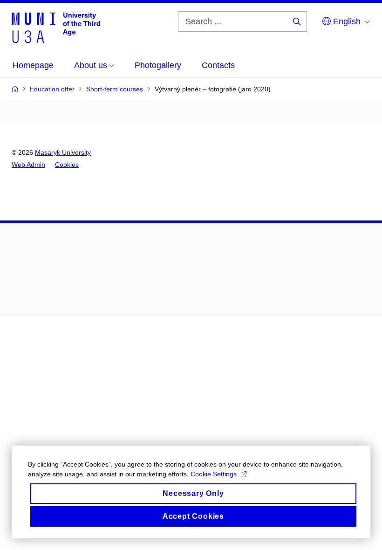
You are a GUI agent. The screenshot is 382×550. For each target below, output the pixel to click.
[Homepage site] (56, 27)
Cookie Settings (214, 474)
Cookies (67, 164)
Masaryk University (63, 152)
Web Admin (28, 164)
